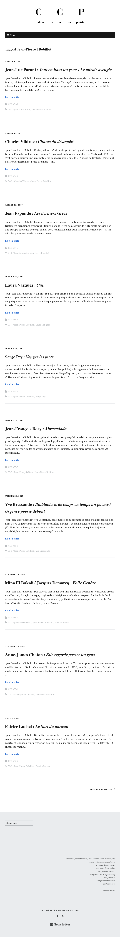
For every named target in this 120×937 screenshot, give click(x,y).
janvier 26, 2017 (14, 420)
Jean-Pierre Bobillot (42, 109)
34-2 (10, 109)
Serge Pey (40, 396)
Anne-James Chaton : (50, 654)
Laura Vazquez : (25, 285)
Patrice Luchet (43, 766)
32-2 (10, 766)
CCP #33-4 (13, 319)
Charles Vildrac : (39, 141)
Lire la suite (12, 97)
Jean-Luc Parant (22, 109)
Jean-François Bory (23, 472)
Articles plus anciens (101, 788)
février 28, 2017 (14, 277)
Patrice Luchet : (36, 726)
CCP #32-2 (13, 761)
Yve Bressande (43, 550)
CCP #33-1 (13, 617)
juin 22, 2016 (12, 718)
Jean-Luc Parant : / (58, 69)
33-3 (10, 472)
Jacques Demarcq (22, 622)
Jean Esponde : (36, 213)
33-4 (10, 324)
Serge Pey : (29, 357)
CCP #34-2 (13, 104)
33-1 (10, 622)
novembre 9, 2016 (15, 574)
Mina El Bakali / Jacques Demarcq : (50, 583)
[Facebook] (58, 916)
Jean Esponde (21, 252)
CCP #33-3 (13, 467)
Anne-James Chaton (24, 694)
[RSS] (62, 916)
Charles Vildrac (22, 181)
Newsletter (62, 924)
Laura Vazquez (43, 324)
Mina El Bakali (62, 622)
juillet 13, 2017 (14, 61)
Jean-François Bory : (36, 428)
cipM (77, 910)
